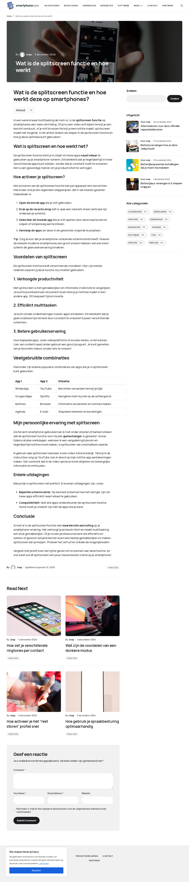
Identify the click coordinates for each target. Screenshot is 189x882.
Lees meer (44, 863)
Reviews (159, 227)
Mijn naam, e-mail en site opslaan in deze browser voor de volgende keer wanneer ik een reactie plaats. (61, 810)
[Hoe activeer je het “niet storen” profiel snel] (34, 691)
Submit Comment (26, 820)
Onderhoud (159, 219)
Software (136, 235)
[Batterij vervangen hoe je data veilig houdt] (132, 146)
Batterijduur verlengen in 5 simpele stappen (161, 185)
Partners (94, 860)
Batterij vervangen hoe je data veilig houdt (159, 146)
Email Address (56, 793)
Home (9, 16)
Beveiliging (163, 211)
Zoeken (131, 91)
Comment (19, 770)
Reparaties (136, 227)
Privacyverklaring (87, 856)
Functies (113, 567)
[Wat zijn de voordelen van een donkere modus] (92, 615)
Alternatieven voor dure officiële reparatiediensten (160, 127)
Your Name (19, 793)
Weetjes (156, 243)
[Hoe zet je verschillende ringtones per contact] (34, 615)
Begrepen (36, 870)
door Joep (145, 122)
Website (86, 793)
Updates (135, 243)
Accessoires (137, 211)
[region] (36, 861)
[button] (182, 5)
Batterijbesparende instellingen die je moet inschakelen (160, 166)
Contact (108, 856)
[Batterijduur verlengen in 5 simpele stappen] (132, 184)
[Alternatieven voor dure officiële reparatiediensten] (132, 127)
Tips (156, 235)
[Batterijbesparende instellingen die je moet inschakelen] (132, 165)
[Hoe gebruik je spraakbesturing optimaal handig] (92, 691)
